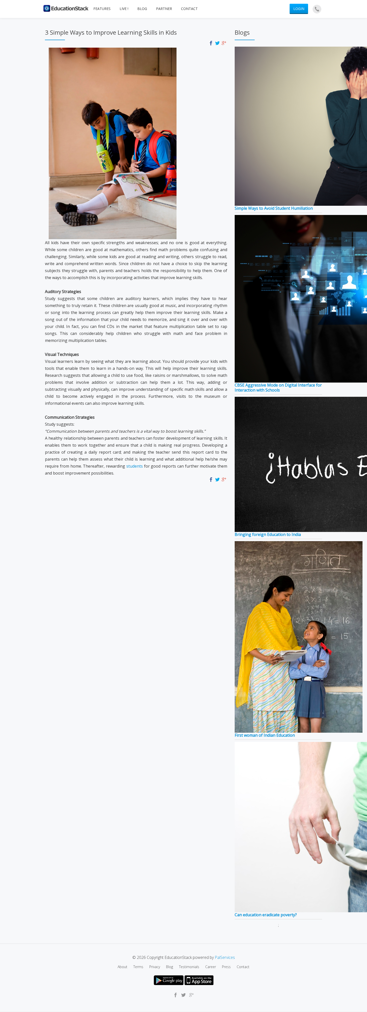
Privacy (154, 966)
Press (226, 966)
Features (102, 8)
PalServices (225, 957)
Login (298, 8)
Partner (164, 8)
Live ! (124, 8)
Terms (138, 966)
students (134, 466)
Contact (189, 8)
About (122, 966)
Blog (142, 8)
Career (210, 966)
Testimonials (189, 966)
